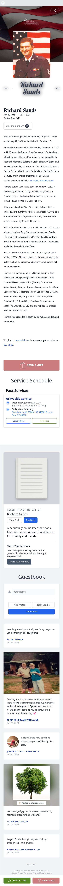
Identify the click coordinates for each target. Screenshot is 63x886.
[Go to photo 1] (29, 692)
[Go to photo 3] (32, 692)
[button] (31, 673)
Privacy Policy (23, 873)
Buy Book (30, 520)
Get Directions (18, 421)
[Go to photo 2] (30, 692)
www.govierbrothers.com (42, 180)
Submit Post (31, 611)
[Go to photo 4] (34, 692)
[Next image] (56, 673)
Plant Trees (44, 421)
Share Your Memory (19, 561)
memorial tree (22, 340)
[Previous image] (6, 673)
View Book (14, 520)
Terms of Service (39, 873)
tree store (8, 344)
